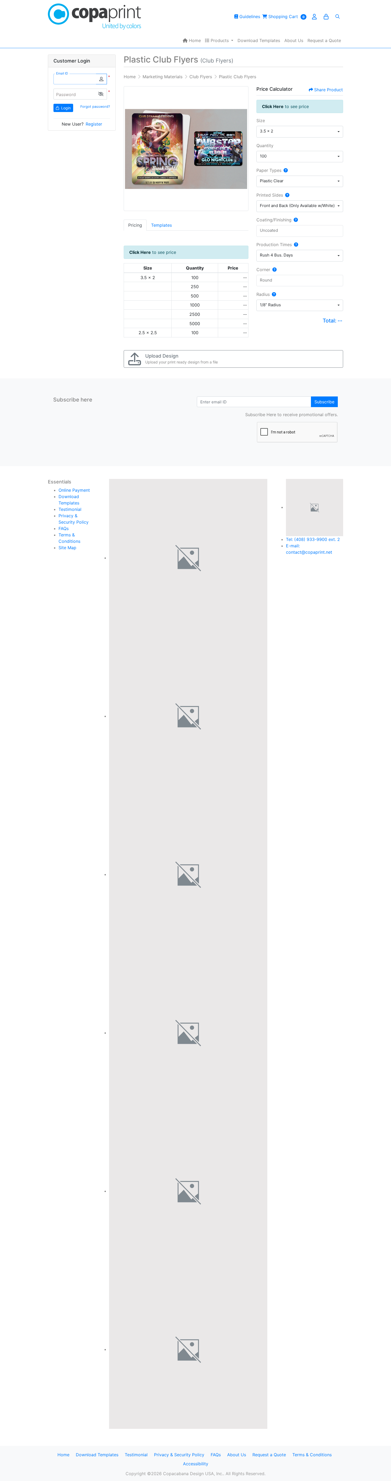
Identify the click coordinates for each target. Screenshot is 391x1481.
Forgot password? (95, 107)
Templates (161, 225)
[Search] (337, 16)
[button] (101, 94)
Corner (263, 269)
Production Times (274, 244)
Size (260, 120)
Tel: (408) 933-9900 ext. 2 (313, 539)
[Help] (284, 170)
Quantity (264, 145)
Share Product (328, 89)
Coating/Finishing (274, 219)
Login (65, 108)
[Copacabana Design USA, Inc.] (94, 16)
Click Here (140, 252)
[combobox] (299, 132)
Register (94, 124)
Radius (263, 294)
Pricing (135, 225)
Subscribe (324, 401)
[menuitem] (192, 40)
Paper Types (268, 170)
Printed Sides (269, 195)
